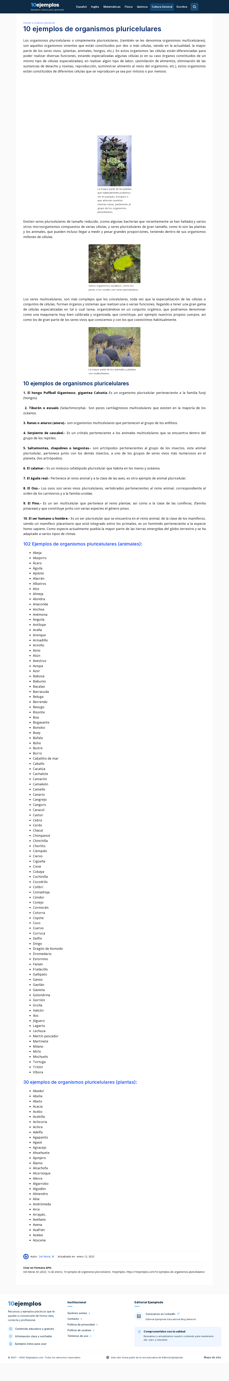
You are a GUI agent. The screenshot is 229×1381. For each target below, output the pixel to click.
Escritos (182, 6)
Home (27, 22)
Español (81, 6)
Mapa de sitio (212, 1357)
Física (128, 6)
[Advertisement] (114, 105)
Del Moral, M (46, 1256)
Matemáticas (111, 6)
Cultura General (162, 6)
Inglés (95, 6)
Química (142, 6)
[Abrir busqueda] (194, 7)
